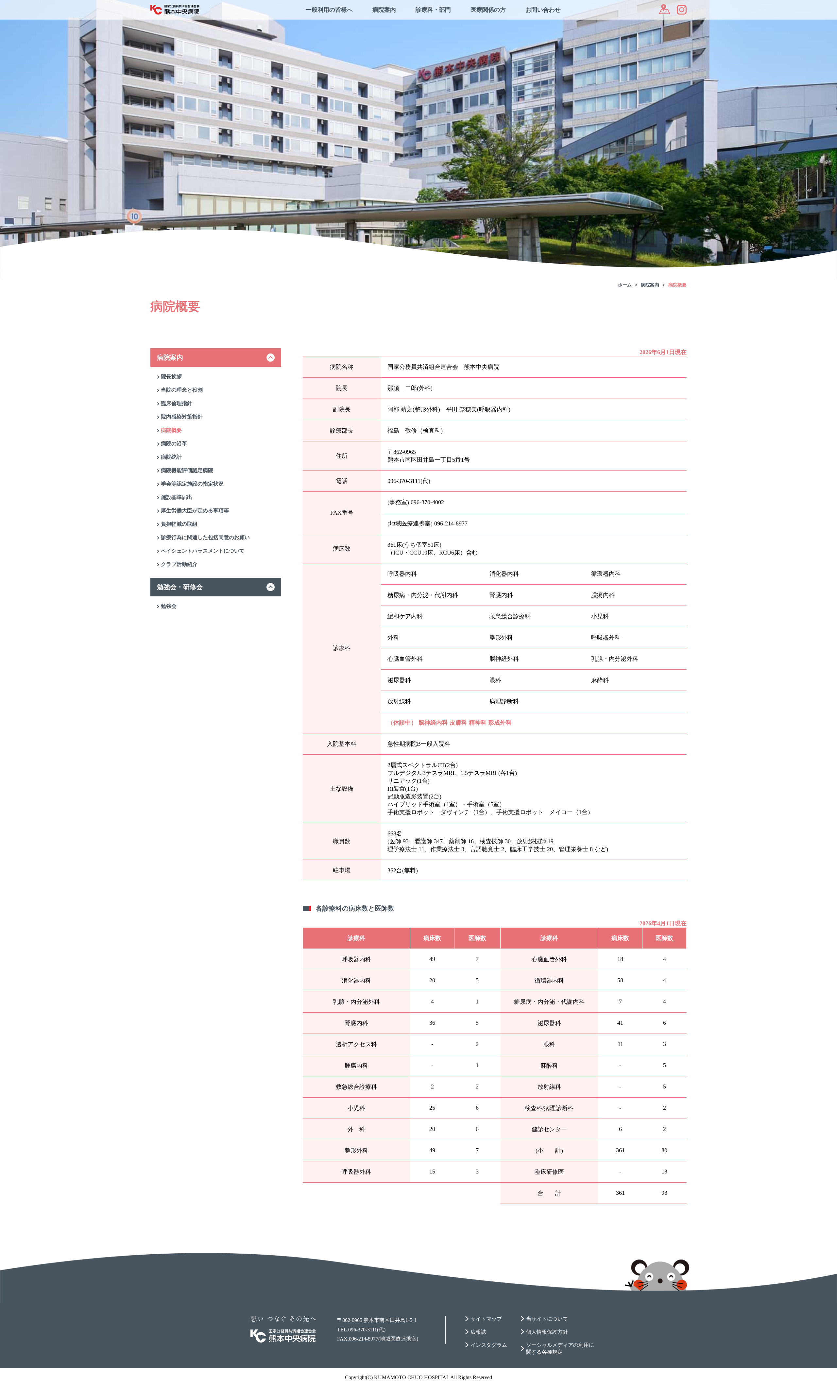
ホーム (625, 285)
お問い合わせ (543, 10)
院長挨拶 (171, 376)
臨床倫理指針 (176, 403)
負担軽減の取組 (179, 524)
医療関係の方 (488, 10)
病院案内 (384, 10)
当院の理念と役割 (182, 390)
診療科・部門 (433, 10)
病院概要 (677, 285)
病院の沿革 (174, 443)
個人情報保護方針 (547, 1332)
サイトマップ (486, 1319)
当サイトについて (547, 1319)
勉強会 (169, 606)
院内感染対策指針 (182, 417)
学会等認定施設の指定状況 (192, 484)
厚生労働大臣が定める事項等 (195, 510)
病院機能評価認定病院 (187, 470)
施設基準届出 (176, 497)
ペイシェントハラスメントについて (203, 551)
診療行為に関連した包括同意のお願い (205, 537)
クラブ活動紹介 (179, 564)
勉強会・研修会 (180, 587)
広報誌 (478, 1332)
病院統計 (171, 457)
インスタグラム (488, 1345)
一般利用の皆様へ (329, 10)
